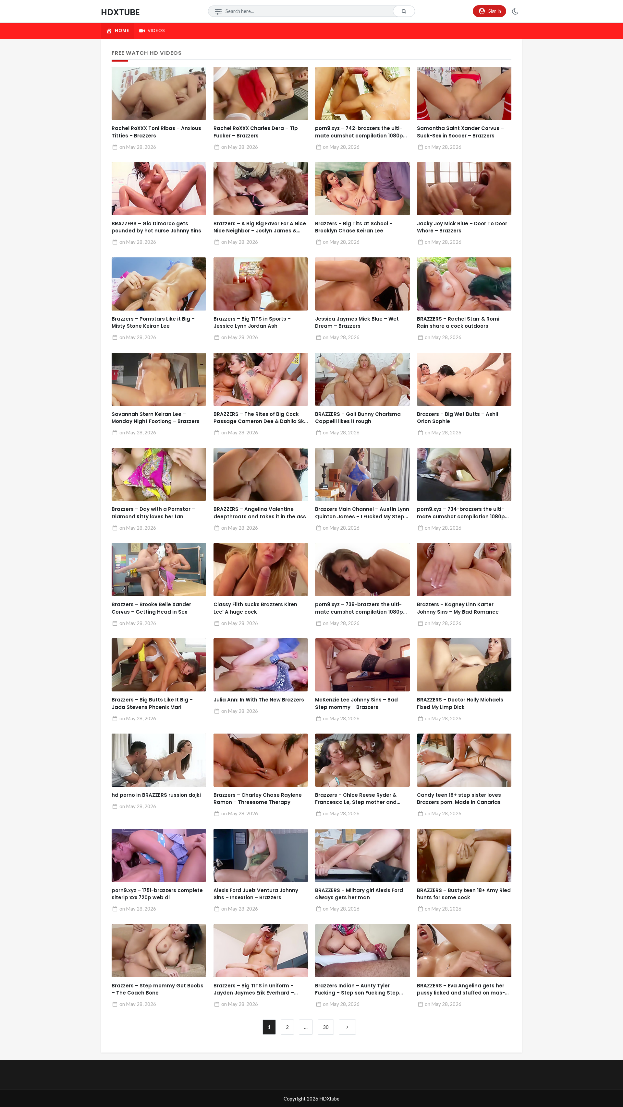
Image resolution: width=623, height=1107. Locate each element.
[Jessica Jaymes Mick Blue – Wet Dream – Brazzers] (362, 284)
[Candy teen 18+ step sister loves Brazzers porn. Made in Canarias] (464, 760)
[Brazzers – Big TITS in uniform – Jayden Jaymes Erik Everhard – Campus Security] (261, 950)
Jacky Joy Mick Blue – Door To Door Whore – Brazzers (462, 227)
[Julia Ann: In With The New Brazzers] (261, 664)
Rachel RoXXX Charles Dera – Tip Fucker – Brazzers (256, 132)
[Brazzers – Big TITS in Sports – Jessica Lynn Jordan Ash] (261, 284)
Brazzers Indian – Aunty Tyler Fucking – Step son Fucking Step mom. (357, 989)
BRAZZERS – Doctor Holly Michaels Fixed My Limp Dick (460, 703)
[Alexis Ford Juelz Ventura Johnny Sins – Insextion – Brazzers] (261, 855)
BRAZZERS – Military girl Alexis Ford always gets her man (359, 894)
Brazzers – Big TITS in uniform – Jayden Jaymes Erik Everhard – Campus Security (254, 989)
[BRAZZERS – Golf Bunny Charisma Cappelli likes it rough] (362, 379)
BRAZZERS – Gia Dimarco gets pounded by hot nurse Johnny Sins (156, 227)
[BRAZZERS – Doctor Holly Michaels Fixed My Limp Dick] (464, 664)
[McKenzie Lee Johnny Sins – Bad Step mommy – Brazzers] (362, 664)
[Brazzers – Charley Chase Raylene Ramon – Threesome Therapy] (261, 760)
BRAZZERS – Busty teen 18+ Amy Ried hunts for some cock (464, 894)
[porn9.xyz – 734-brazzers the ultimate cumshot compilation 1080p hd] (464, 474)
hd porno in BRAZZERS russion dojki (156, 795)
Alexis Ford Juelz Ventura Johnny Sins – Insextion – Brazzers (256, 894)
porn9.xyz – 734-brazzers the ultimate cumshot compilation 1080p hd (461, 513)
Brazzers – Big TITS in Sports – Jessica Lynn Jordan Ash (252, 322)
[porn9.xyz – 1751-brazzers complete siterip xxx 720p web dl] (159, 855)
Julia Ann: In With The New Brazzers (259, 699)
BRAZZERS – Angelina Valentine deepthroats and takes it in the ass (260, 513)
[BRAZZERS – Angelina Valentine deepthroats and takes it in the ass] (261, 474)
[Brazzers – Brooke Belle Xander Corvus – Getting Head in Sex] (159, 569)
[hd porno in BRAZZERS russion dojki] (159, 760)
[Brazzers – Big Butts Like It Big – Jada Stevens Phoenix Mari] (159, 664)
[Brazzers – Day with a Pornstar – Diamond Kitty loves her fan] (159, 474)
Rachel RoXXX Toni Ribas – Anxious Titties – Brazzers (156, 132)
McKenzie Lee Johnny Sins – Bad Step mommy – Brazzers (356, 703)
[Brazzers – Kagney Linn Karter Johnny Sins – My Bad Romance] (464, 569)
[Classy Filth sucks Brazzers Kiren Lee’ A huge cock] (261, 569)
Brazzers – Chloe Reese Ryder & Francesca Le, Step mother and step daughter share (356, 799)
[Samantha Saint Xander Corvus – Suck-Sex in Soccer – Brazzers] (464, 93)
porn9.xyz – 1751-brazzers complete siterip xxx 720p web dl (157, 894)
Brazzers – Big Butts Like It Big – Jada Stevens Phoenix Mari (152, 703)
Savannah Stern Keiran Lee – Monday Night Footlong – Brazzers (156, 418)
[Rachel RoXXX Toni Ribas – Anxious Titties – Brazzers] (159, 93)
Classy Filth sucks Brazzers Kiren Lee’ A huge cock (255, 608)
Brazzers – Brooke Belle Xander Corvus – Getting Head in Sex (151, 608)
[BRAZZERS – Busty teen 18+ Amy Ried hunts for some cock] (464, 855)
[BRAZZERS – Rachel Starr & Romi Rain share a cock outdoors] (464, 284)
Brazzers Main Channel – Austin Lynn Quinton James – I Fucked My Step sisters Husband (362, 513)
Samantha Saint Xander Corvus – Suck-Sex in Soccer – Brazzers (460, 132)
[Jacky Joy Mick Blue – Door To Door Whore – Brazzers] (464, 188)
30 (326, 1027)
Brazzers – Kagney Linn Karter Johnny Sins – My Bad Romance (458, 608)
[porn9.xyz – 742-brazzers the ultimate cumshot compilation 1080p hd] (362, 93)
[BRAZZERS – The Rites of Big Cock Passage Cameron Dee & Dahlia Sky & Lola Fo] (261, 379)
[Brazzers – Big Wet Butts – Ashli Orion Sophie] (464, 379)
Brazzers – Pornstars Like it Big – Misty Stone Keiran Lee (153, 322)
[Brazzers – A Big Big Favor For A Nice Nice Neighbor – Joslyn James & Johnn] (261, 188)
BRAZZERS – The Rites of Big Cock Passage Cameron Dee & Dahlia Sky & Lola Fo (260, 418)
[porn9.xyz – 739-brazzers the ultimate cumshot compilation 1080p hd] (362, 569)
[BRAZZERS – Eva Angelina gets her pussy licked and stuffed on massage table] (464, 950)
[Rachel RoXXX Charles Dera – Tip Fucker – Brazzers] (261, 93)
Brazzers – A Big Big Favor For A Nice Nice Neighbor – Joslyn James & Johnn (260, 227)
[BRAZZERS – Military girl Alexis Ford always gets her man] (362, 855)
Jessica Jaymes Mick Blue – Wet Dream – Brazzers (357, 322)
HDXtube (120, 12)
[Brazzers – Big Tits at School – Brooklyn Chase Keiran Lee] (362, 188)
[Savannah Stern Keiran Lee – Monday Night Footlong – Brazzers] (159, 379)
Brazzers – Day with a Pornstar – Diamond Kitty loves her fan (153, 513)
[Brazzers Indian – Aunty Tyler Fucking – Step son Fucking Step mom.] (362, 950)
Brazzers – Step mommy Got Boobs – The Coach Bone (157, 989)
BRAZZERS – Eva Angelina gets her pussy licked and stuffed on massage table (461, 989)
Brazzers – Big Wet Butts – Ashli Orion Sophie (457, 418)
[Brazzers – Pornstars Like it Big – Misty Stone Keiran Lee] (159, 284)
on (137, 147)
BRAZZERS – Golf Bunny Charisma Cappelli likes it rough (358, 418)
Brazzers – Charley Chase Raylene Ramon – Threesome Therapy (258, 799)
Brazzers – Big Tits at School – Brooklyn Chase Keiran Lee (354, 227)
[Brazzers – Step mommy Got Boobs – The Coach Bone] (159, 950)
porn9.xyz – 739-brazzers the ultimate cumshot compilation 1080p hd (359, 608)
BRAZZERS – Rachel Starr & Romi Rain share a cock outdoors (458, 322)
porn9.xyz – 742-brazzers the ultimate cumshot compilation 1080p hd (359, 132)
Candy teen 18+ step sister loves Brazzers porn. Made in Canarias (459, 799)
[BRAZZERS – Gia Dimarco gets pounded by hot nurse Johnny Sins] (159, 188)
